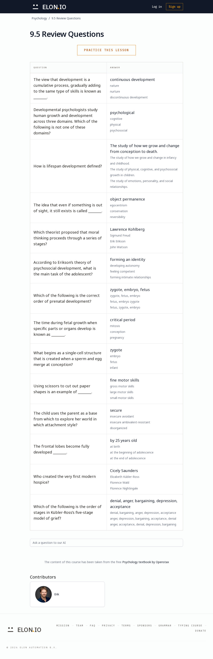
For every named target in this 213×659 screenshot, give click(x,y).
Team (79, 625)
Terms (126, 625)
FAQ (92, 625)
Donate (200, 630)
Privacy (108, 625)
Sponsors (144, 625)
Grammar (165, 625)
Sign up (174, 7)
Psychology (39, 18)
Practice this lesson (106, 50)
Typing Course (190, 625)
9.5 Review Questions (66, 18)
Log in (157, 7)
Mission (62, 625)
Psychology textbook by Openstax (145, 562)
